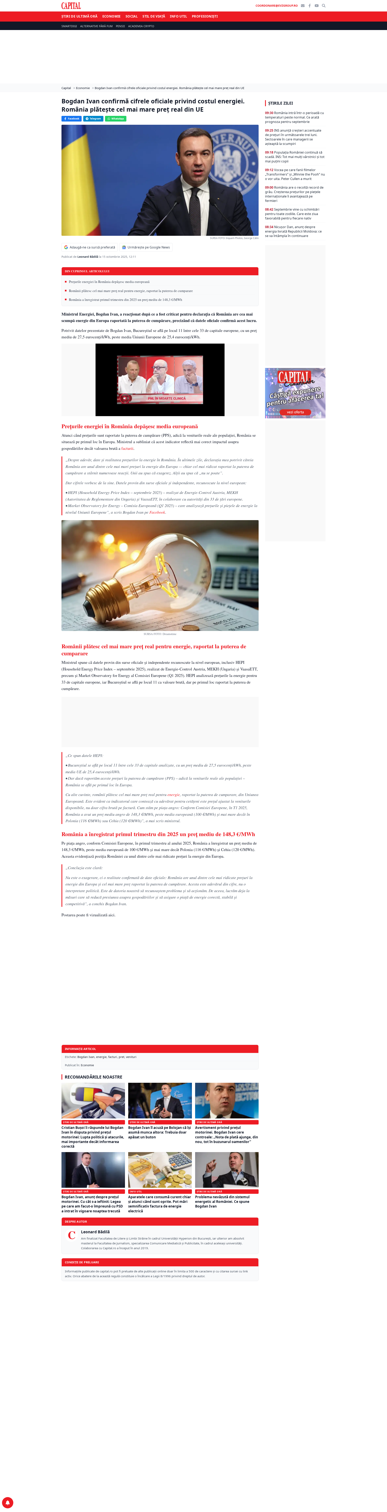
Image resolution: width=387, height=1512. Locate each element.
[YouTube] (317, 5)
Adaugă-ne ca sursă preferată (92, 247)
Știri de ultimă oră (79, 16)
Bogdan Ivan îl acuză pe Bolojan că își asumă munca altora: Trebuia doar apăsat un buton (159, 1132)
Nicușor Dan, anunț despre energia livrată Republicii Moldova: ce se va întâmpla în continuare (293, 231)
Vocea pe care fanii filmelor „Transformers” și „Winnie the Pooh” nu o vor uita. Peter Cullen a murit (295, 174)
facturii (127, 448)
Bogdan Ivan (86, 1057)
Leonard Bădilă (88, 257)
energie (173, 794)
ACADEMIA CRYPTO (141, 26)
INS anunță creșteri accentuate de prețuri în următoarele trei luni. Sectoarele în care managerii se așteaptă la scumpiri (293, 137)
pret (121, 1057)
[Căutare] (324, 5)
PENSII (120, 26)
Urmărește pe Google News (149, 247)
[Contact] (303, 5)
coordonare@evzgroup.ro (277, 5)
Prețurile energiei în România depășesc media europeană (109, 281)
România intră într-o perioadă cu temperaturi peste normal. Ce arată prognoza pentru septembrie (294, 117)
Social (132, 16)
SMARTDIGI (69, 26)
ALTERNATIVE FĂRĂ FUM (96, 26)
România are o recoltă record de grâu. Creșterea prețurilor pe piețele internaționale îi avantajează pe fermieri (294, 194)
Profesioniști (205, 16)
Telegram (95, 118)
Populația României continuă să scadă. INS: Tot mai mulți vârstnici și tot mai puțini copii (295, 156)
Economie (111, 16)
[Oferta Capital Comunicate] (295, 393)
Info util (178, 16)
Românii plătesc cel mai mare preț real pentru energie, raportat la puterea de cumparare (131, 290)
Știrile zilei (280, 103)
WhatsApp (117, 118)
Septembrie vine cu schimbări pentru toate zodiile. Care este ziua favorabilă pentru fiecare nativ (292, 213)
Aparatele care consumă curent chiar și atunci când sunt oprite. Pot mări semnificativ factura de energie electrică (159, 1204)
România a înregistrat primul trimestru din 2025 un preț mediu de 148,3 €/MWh (125, 299)
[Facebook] (309, 5)
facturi (112, 1057)
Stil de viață (154, 16)
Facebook (73, 118)
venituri (131, 1057)
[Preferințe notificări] (7, 1502)
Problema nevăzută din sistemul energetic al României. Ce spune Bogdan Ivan (222, 1202)
